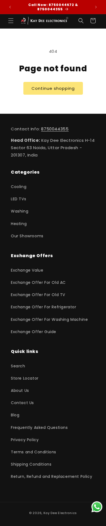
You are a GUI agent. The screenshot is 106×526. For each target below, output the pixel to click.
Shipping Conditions (31, 464)
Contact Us (22, 402)
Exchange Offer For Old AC (38, 282)
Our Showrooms (27, 236)
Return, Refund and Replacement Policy (51, 476)
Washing (19, 211)
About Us (20, 390)
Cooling (18, 186)
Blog (15, 415)
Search (18, 366)
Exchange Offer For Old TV (38, 294)
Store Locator (25, 378)
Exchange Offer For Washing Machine (49, 319)
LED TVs (18, 199)
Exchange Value (27, 270)
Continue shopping (53, 88)
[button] (11, 21)
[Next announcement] (96, 7)
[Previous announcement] (10, 7)
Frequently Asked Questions (39, 427)
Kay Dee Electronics (60, 513)
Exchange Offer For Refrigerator (43, 307)
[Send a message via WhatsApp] (97, 506)
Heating (19, 223)
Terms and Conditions (33, 452)
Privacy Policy (25, 439)
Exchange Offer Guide (33, 331)
